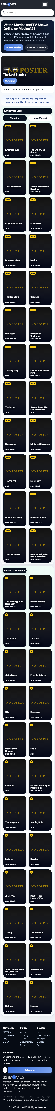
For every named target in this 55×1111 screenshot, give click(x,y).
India (39, 1032)
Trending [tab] (14, 118)
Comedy (24, 1035)
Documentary (26, 1042)
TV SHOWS (8, 1035)
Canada (40, 1042)
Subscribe (30, 1070)
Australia (41, 1038)
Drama (23, 1038)
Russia (40, 1045)
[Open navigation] (45, 4)
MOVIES (7, 1032)
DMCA (6, 1042)
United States (43, 1035)
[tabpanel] (27, 343)
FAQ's (5, 1038)
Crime (23, 1045)
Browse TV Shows (36, 47)
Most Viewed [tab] (40, 118)
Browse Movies (13, 47)
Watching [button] (10, 81)
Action (23, 1032)
